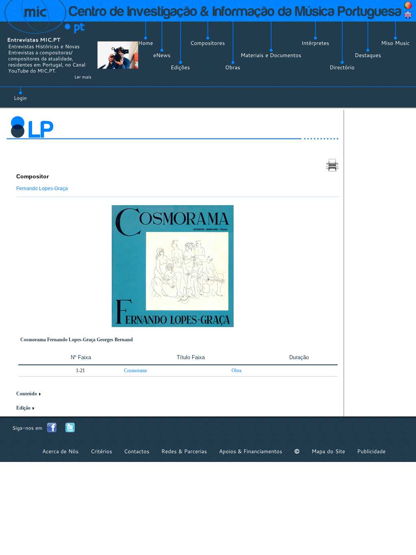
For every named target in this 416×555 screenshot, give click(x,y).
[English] (408, 15)
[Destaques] (368, 55)
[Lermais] (82, 76)
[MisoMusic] (395, 43)
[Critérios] (101, 451)
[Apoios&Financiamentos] (250, 451)
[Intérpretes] (315, 43)
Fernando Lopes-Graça (42, 188)
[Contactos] (137, 451)
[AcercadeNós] (60, 451)
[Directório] (342, 67)
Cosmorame (135, 370)
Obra (236, 370)
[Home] (145, 43)
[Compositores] (207, 43)
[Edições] (180, 67)
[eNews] (162, 55)
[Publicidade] (371, 451)
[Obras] (232, 67)
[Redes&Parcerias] (184, 451)
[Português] (408, 5)
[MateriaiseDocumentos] (270, 55)
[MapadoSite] (328, 451)
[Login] (20, 93)
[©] (297, 451)
